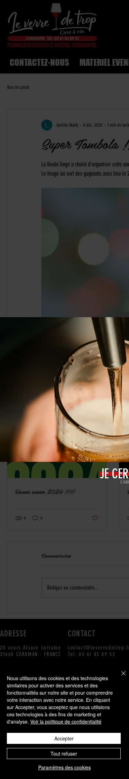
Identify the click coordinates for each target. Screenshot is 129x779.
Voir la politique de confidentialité (65, 721)
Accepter (64, 738)
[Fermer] (119, 677)
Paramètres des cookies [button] (64, 767)
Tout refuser (64, 753)
